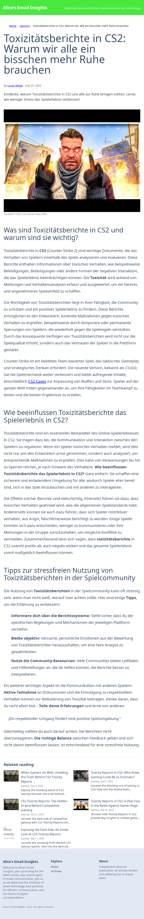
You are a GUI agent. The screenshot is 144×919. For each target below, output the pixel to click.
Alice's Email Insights (25, 7)
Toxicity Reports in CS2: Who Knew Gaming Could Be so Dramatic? (115, 774)
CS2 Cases (37, 381)
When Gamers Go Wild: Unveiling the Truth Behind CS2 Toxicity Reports (44, 777)
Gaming (25, 26)
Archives (56, 871)
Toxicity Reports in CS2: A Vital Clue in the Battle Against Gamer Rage (115, 803)
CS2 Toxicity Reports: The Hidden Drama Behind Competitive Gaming (44, 805)
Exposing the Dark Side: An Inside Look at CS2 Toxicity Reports (44, 832)
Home (12, 26)
